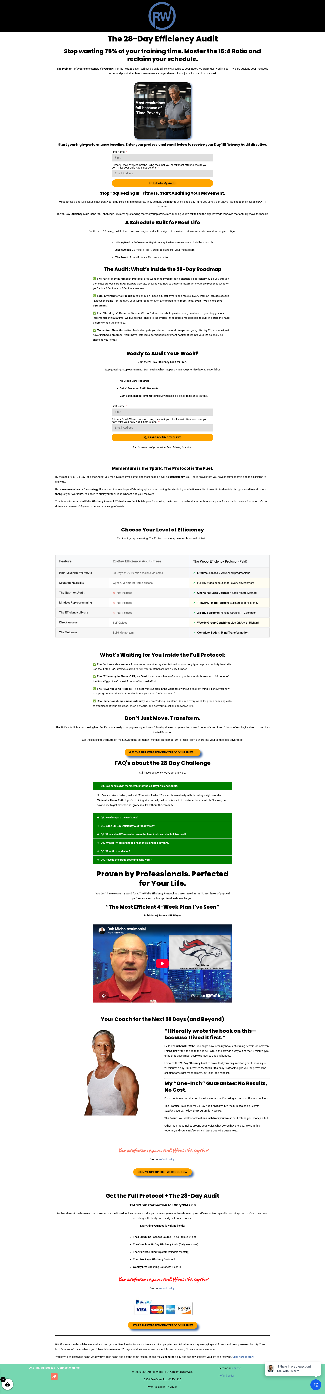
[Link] (54, 1376)
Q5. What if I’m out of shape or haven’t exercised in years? (135, 842)
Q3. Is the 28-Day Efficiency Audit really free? (128, 825)
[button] (162, 786)
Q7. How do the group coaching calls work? (126, 859)
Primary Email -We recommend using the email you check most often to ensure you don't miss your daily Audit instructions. (159, 166)
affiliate (236, 1368)
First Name (118, 152)
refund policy (166, 1159)
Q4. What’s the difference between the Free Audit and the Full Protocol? (143, 834)
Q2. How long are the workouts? (119, 817)
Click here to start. (243, 1356)
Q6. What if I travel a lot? (115, 851)
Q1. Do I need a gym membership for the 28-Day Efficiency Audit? (139, 785)
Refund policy (226, 1375)
